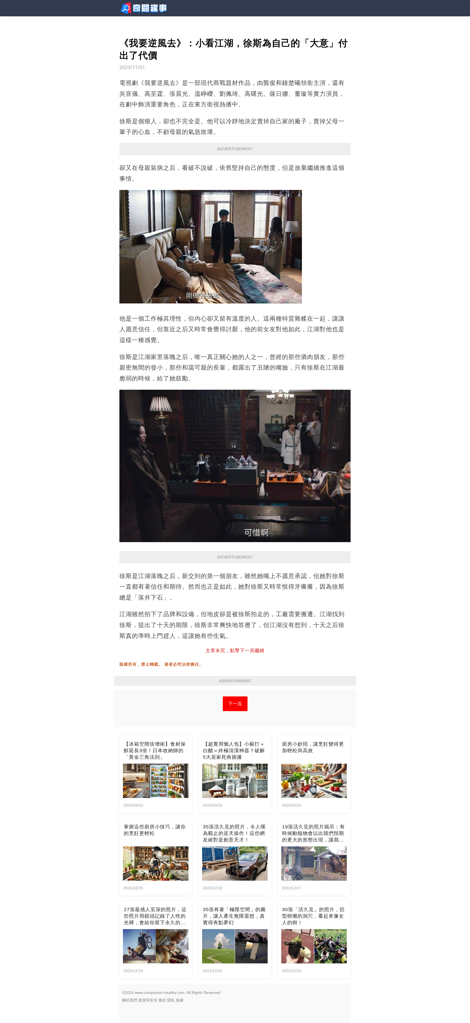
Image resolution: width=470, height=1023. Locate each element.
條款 (162, 1000)
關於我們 (129, 1000)
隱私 (171, 1000)
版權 (180, 1000)
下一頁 (235, 703)
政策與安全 (147, 1000)
